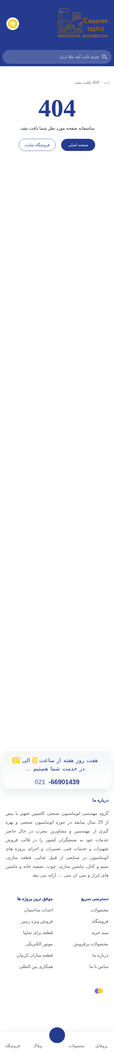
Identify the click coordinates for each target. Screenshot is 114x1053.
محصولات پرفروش (90, 944)
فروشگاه (100, 921)
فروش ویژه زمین (37, 921)
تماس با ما (98, 966)
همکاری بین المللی (36, 966)
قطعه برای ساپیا (38, 932)
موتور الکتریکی (39, 944)
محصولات (99, 910)
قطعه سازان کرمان (35, 955)
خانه (107, 82)
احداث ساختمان (38, 910)
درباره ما (100, 955)
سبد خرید (100, 932)
